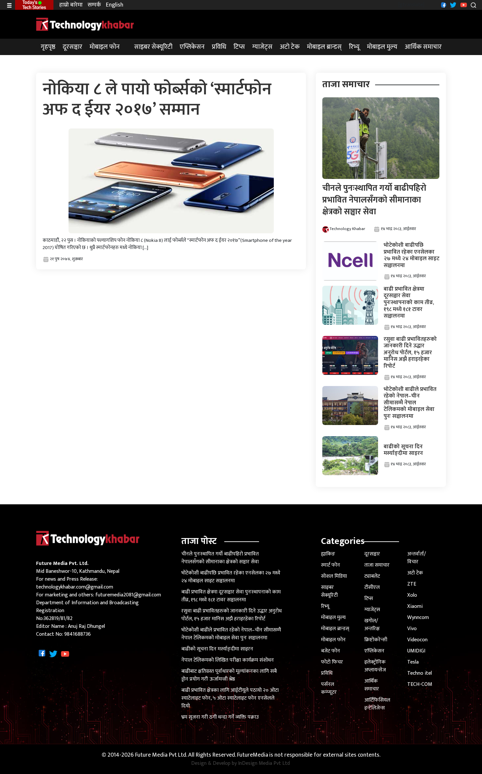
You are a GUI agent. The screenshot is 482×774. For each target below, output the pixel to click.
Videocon (417, 639)
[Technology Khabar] (85, 24)
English (114, 5)
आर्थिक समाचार (423, 46)
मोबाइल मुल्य (382, 46)
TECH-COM (419, 684)
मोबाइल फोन (105, 46)
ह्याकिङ (328, 554)
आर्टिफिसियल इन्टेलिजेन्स (377, 704)
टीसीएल (372, 587)
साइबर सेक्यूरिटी (153, 46)
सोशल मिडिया (334, 576)
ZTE (411, 584)
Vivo (412, 628)
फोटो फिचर (332, 662)
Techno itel (419, 673)
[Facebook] (442, 4)
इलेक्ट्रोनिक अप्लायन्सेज (375, 666)
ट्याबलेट (372, 576)
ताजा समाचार (377, 565)
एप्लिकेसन (192, 46)
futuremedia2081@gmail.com (128, 594)
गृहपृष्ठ (48, 46)
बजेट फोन (330, 651)
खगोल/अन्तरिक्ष (372, 624)
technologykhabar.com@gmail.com (74, 587)
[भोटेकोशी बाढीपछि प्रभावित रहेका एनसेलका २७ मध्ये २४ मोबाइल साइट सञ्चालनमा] (350, 260)
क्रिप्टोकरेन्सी (375, 639)
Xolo (412, 595)
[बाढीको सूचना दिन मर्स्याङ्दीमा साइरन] (350, 455)
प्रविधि (219, 46)
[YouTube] (463, 4)
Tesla (413, 662)
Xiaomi (415, 606)
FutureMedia (252, 755)
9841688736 (77, 634)
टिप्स (239, 46)
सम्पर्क (94, 5)
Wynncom (418, 617)
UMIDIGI (416, 651)
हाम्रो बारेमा (71, 5)
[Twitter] (452, 4)
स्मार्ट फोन (330, 565)
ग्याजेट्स (262, 46)
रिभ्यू (354, 46)
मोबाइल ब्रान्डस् (324, 46)
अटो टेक (290, 46)
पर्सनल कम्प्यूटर (329, 688)
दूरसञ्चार (72, 46)
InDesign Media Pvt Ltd (264, 763)
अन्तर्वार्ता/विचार (416, 558)
